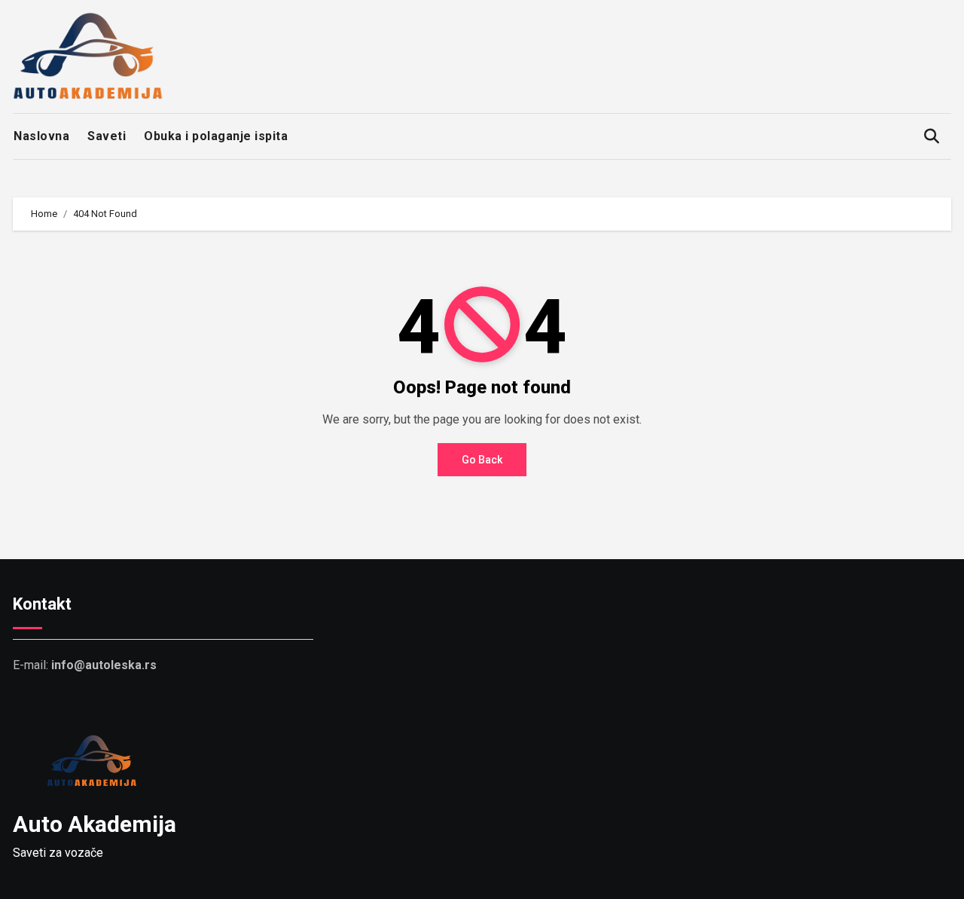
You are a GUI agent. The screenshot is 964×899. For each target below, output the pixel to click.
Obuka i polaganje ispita (216, 136)
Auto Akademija (94, 824)
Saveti (106, 136)
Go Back (482, 460)
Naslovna (41, 136)
